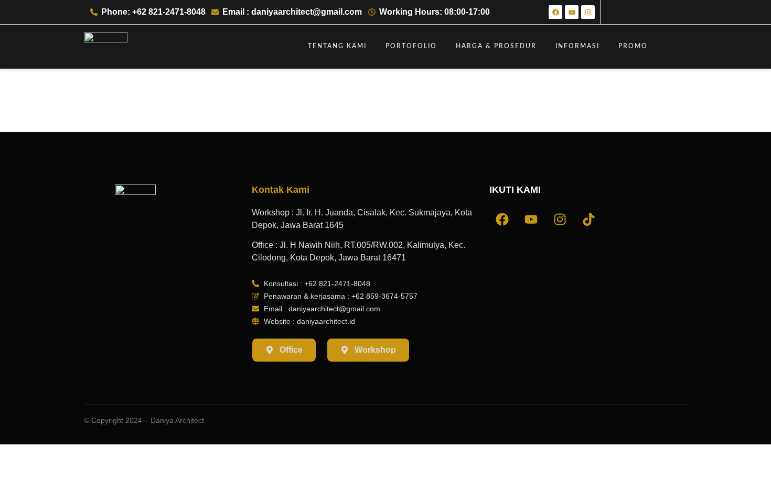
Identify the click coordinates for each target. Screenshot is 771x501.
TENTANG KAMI (337, 46)
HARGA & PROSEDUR (496, 46)
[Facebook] (555, 12)
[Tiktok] (589, 219)
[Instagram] (588, 12)
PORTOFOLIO (411, 46)
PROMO (633, 46)
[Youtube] (572, 12)
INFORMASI (577, 46)
